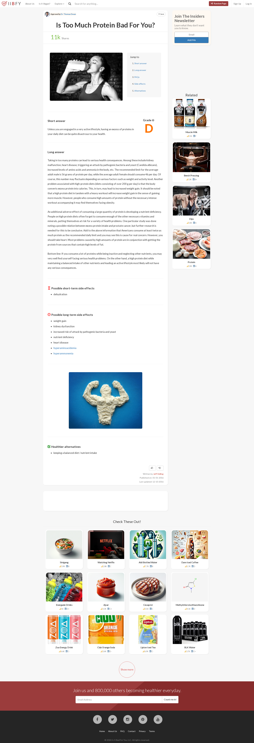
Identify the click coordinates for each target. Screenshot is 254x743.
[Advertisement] (101, 500)
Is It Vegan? (44, 3)
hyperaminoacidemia (65, 348)
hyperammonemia (63, 353)
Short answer (140, 63)
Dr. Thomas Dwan (68, 14)
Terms (152, 731)
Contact (132, 731)
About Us (29, 3)
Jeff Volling (158, 474)
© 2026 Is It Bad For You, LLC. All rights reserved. (127, 740)
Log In (249, 3)
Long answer (140, 70)
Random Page (219, 3)
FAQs (136, 77)
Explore (59, 3)
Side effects (140, 84)
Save (162, 14)
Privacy (142, 731)
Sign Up (237, 3)
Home (102, 731)
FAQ (122, 731)
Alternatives (140, 90)
